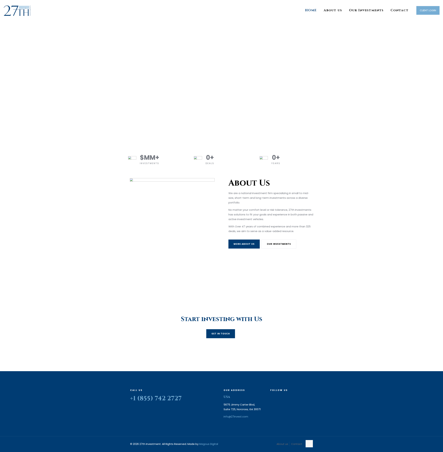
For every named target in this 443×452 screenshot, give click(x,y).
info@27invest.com (236, 416)
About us (282, 444)
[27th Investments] (17, 10)
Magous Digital (208, 444)
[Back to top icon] (309, 443)
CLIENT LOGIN (428, 10)
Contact (296, 444)
